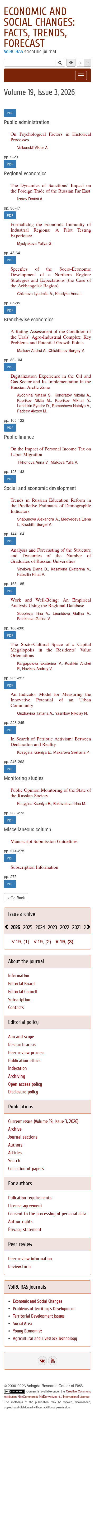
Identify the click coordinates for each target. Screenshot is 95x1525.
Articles (15, 1153)
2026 (15, 927)
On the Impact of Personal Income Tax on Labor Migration (51, 451)
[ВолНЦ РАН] (42, 1360)
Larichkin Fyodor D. (33, 405)
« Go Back (16, 897)
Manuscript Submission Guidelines (44, 841)
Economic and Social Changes (37, 1301)
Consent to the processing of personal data (47, 1214)
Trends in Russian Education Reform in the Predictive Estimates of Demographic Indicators (51, 505)
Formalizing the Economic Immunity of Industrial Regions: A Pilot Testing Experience (51, 229)
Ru (80, 62)
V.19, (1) (20, 941)
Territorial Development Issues (39, 1316)
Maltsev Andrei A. (31, 350)
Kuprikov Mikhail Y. (72, 400)
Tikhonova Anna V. (33, 462)
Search (14, 1161)
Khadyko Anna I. (69, 293)
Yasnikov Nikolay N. (71, 713)
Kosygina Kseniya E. (34, 752)
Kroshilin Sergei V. (36, 524)
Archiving (16, 1076)
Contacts (16, 1007)
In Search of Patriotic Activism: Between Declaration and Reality (51, 741)
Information (18, 976)
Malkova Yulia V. (64, 462)
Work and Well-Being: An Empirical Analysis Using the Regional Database (51, 602)
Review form (19, 1267)
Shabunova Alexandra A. (38, 519)
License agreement (25, 1206)
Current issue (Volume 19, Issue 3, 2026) (43, 1121)
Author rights (20, 1221)
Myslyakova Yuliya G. (35, 243)
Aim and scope (21, 1037)
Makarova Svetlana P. (71, 752)
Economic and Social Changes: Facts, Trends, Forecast (39, 27)
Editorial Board (21, 984)
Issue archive (21, 914)
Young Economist (27, 1331)
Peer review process (26, 1052)
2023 (52, 927)
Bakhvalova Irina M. (69, 803)
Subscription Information (34, 867)
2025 (27, 927)
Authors (15, 1145)
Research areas (22, 1044)
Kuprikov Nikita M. (34, 400)
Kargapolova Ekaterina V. (39, 663)
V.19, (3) (64, 941)
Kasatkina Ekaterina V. (70, 569)
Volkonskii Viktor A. (33, 147)
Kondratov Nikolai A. (72, 395)
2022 (64, 927)
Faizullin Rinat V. (31, 574)
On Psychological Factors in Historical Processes (51, 137)
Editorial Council (22, 992)
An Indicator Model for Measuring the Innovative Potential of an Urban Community (51, 699)
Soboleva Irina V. (33, 613)
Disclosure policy (23, 1092)
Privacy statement (24, 1229)
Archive (15, 1129)
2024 (40, 927)
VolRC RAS (13, 51)
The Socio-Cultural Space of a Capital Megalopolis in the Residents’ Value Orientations (51, 649)
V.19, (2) (42, 941)
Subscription (19, 1000)
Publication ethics (24, 1060)
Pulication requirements (29, 1198)
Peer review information (30, 1259)
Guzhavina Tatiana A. (35, 713)
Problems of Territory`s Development (44, 1308)
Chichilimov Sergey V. (67, 350)
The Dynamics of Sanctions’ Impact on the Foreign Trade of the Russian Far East (51, 188)
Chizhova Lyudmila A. (35, 293)
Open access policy (25, 1084)
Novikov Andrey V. (37, 668)
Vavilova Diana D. (32, 569)
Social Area (22, 1323)
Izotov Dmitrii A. (30, 198)
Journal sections (22, 1137)
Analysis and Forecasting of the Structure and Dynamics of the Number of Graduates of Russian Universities (51, 555)
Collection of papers (26, 1169)
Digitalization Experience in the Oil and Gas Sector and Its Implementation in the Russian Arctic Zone (51, 381)
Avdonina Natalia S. (34, 395)
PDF (10, 112)
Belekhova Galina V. (34, 618)
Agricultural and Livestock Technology (45, 1338)
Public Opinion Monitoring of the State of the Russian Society (51, 793)
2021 (76, 927)
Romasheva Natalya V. (71, 405)
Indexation (17, 1068)
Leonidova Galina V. (71, 613)
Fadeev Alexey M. (32, 411)
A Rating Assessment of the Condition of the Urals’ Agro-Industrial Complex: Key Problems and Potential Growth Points (51, 337)
